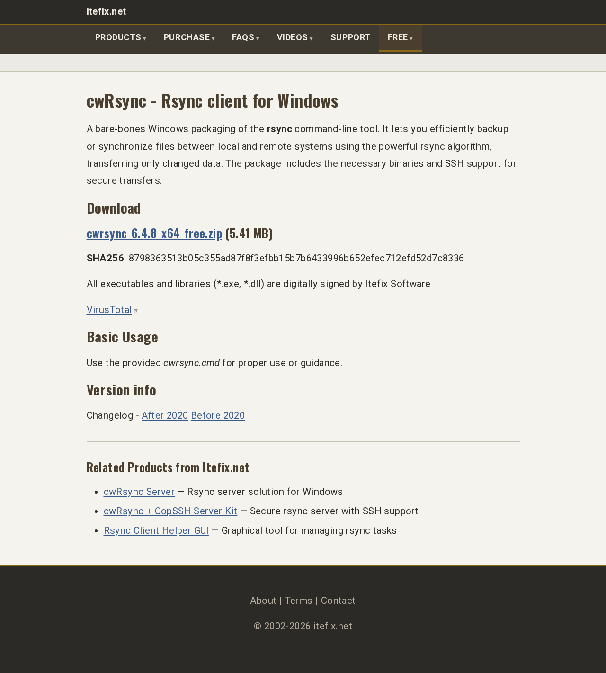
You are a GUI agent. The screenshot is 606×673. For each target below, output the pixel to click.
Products (118, 37)
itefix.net (106, 11)
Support (350, 37)
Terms (299, 600)
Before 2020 (218, 415)
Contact (338, 600)
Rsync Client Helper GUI (156, 530)
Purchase (187, 37)
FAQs (243, 37)
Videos (292, 37)
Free (398, 37)
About (263, 600)
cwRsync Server (139, 491)
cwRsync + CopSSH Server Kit (171, 511)
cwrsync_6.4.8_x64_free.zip (155, 233)
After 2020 (165, 415)
